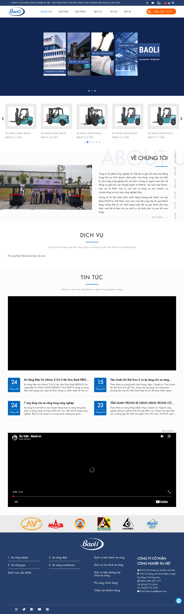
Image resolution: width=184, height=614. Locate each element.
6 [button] (99, 142)
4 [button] (93, 142)
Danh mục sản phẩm (19, 572)
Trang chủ (46, 11)
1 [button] (89, 90)
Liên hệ (127, 11)
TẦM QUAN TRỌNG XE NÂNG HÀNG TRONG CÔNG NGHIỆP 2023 (143, 403)
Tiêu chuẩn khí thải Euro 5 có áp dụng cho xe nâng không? (139, 379)
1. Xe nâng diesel (18, 557)
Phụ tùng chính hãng (106, 582)
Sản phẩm (80, 11)
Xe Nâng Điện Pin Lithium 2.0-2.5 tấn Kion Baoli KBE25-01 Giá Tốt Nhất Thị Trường (56, 379)
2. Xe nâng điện (58, 557)
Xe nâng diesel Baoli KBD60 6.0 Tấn (89, 135)
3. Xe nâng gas (16, 565)
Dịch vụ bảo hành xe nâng (109, 557)
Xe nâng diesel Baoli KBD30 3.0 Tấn (160, 135)
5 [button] (96, 142)
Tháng (12, 388)
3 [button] (95, 90)
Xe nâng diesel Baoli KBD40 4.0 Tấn (17, 135)
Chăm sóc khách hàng (107, 590)
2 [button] (92, 90)
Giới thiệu (64, 11)
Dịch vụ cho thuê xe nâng (108, 564)
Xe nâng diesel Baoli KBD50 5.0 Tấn (53, 135)
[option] (92, 56)
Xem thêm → (169, 431)
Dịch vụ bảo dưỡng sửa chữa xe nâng (107, 574)
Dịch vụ (98, 11)
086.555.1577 (179, 601)
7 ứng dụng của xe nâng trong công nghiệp (49, 403)
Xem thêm (157, 217)
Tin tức (114, 11)
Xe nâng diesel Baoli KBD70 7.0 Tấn (124, 135)
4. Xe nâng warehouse (61, 565)
